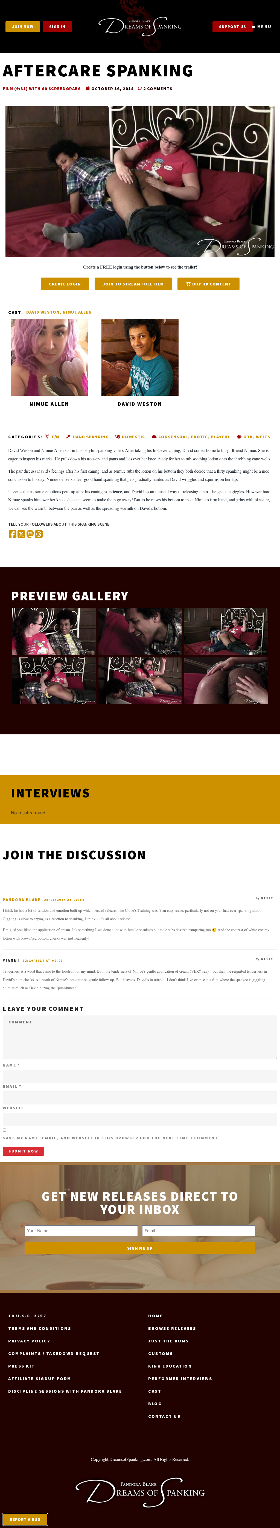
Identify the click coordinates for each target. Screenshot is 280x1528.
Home (155, 1315)
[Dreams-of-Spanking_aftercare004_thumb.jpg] (54, 631)
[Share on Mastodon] (30, 534)
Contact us (164, 1416)
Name (11, 1065)
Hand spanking (91, 436)
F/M (56, 436)
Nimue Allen (77, 312)
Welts (263, 436)
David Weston (43, 312)
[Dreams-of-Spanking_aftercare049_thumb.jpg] (140, 680)
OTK (248, 436)
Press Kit (21, 1366)
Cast (154, 1391)
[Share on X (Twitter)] (21, 534)
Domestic (133, 436)
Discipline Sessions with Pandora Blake (65, 1391)
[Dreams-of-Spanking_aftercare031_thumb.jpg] (226, 631)
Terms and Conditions (39, 1328)
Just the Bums (168, 1341)
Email (12, 1086)
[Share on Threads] (38, 534)
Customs (160, 1353)
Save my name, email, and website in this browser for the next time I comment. (111, 1137)
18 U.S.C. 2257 (27, 1315)
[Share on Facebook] (12, 534)
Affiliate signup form (39, 1378)
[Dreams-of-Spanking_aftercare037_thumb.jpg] (54, 680)
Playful (220, 436)
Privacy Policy (29, 1341)
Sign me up (140, 1248)
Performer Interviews (180, 1378)
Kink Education (170, 1366)
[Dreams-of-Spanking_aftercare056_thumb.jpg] (226, 680)
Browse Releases (172, 1328)
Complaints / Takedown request (54, 1353)
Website (13, 1107)
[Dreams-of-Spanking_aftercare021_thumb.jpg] (140, 631)
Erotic (199, 436)
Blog (155, 1403)
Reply (267, 898)
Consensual (173, 436)
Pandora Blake (22, 899)
